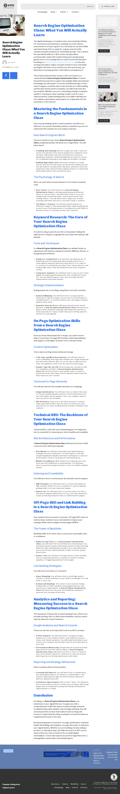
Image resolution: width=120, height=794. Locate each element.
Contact (84, 788)
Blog (68, 788)
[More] (13, 75)
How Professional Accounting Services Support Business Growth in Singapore (107, 71)
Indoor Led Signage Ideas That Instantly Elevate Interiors (99, 758)
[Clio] (5, 62)
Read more (104, 51)
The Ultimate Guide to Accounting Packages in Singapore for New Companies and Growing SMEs (107, 33)
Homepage (58, 788)
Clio (13, 62)
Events (75, 788)
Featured (8, 751)
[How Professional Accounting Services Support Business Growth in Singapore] (108, 61)
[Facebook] (5, 75)
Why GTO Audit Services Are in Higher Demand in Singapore (107, 106)
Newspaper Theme (110, 788)
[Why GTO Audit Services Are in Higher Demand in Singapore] (108, 97)
